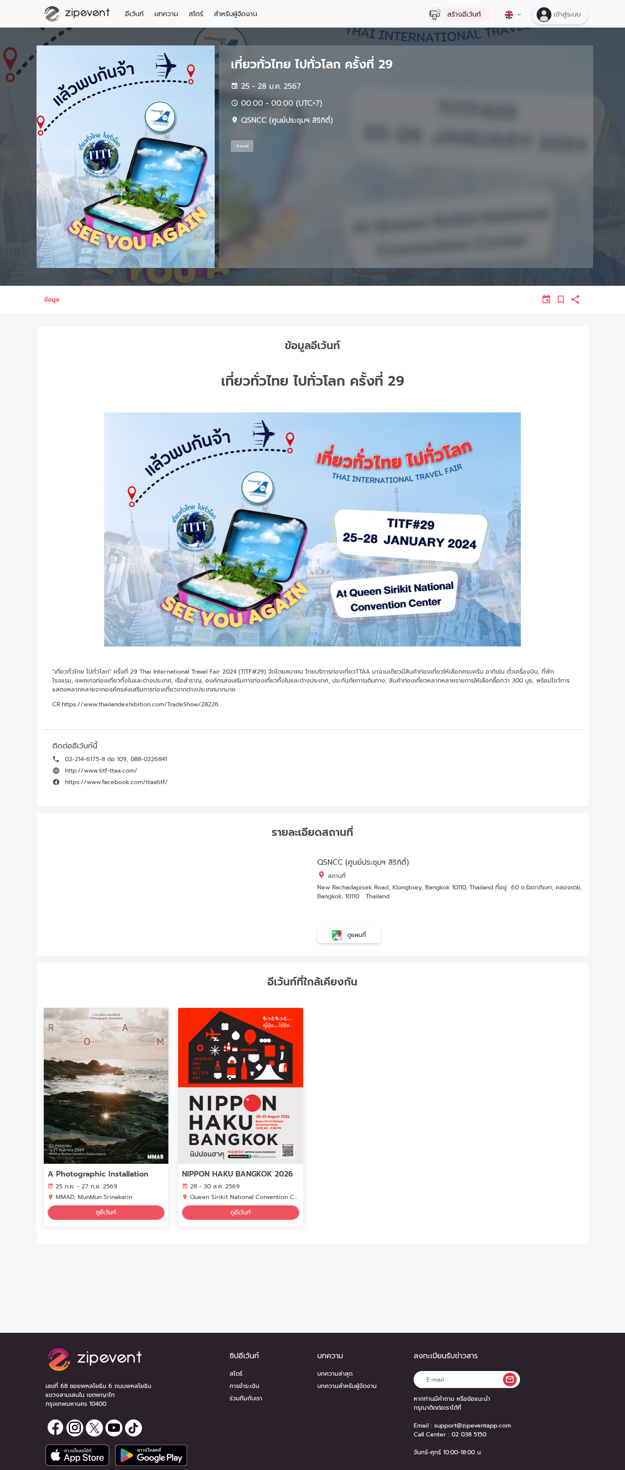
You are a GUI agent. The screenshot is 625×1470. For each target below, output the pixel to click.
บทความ (166, 14)
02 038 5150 (469, 1434)
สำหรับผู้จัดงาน (235, 14)
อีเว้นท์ (134, 14)
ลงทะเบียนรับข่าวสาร (446, 1355)
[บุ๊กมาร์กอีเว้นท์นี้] (561, 299)
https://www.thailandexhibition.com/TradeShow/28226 (140, 704)
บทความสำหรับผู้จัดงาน (347, 1386)
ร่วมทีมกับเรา (246, 1398)
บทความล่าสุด (334, 1373)
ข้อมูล (52, 299)
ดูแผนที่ (355, 935)
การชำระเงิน (244, 1386)
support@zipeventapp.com (472, 1425)
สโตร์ (196, 14)
